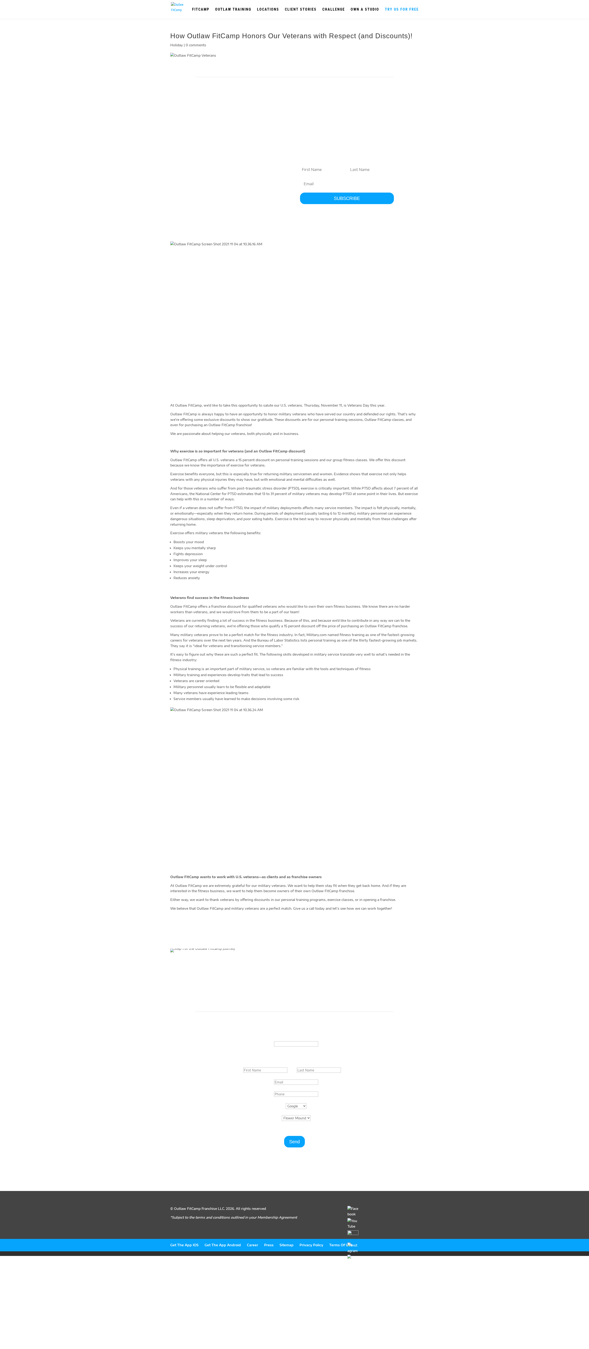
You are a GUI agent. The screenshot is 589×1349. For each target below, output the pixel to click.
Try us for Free (402, 10)
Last (345, 1070)
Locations (268, 10)
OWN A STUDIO (365, 10)
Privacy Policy (311, 1245)
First (292, 1070)
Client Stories (301, 10)
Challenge (333, 10)
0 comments (196, 45)
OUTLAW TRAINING (233, 10)
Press (269, 1245)
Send (294, 1141)
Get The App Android (223, 1245)
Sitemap (287, 1245)
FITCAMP (200, 10)
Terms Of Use (340, 1245)
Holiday (176, 45)
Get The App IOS (184, 1245)
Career (252, 1245)
